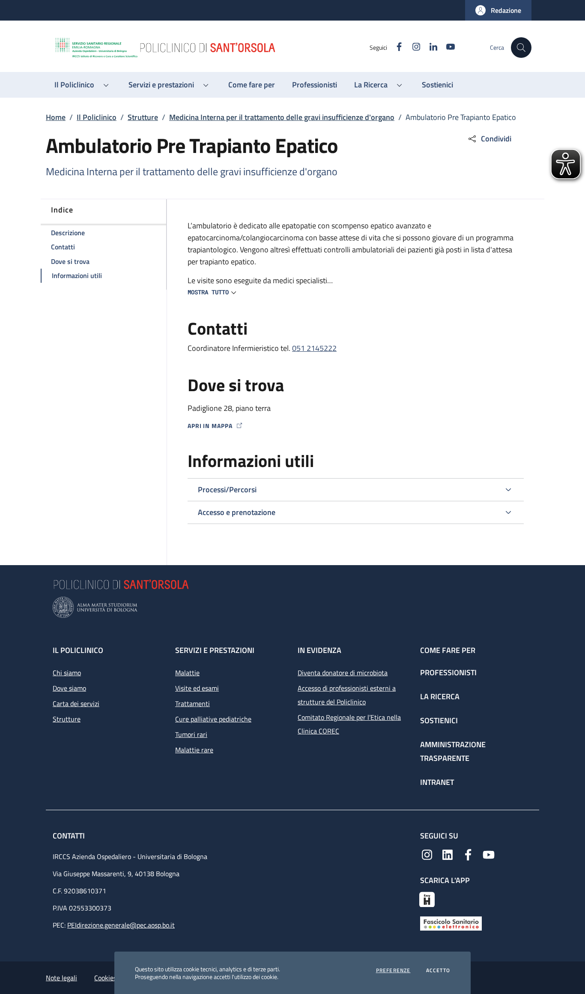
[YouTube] (488, 854)
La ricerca (440, 696)
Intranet (437, 782)
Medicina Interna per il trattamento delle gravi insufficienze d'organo (281, 117)
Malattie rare (194, 750)
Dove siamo (69, 688)
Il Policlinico (96, 117)
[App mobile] (427, 898)
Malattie (187, 673)
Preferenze (393, 970)
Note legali (61, 978)
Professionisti (448, 672)
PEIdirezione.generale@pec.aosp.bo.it (121, 925)
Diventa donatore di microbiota (343, 673)
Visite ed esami (197, 688)
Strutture (143, 117)
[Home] (212, 47)
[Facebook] (468, 854)
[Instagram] (427, 854)
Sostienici (439, 720)
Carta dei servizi (76, 703)
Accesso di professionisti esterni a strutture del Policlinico (347, 695)
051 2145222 (314, 348)
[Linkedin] (447, 854)
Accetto (438, 970)
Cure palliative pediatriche (213, 719)
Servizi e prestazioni (214, 650)
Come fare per (447, 650)
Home (56, 117)
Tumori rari (191, 734)
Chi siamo (67, 673)
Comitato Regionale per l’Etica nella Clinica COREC (349, 724)
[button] (498, 10)
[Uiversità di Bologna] (292, 607)
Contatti (70, 835)
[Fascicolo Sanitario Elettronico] (451, 922)
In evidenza (319, 650)
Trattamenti (192, 703)
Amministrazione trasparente (453, 751)
